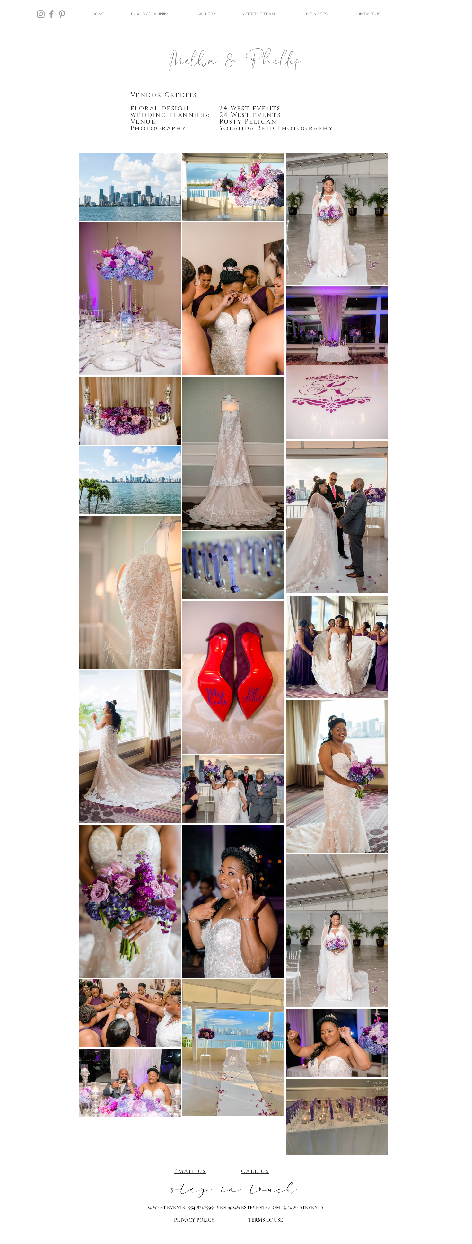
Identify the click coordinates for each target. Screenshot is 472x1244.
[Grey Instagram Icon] (41, 14)
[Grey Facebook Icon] (51, 14)
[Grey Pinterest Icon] (62, 14)
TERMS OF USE (265, 1220)
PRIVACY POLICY (194, 1220)
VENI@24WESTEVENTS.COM (248, 1207)
